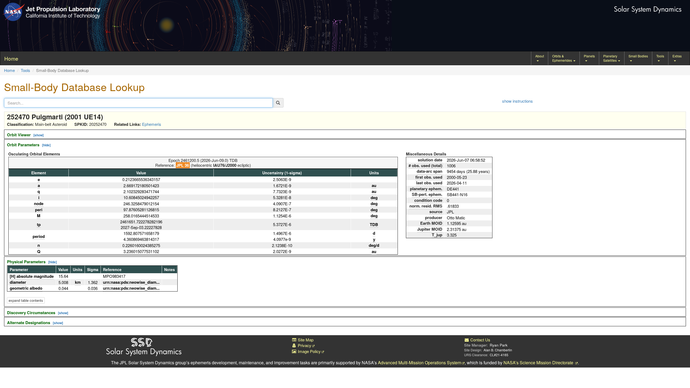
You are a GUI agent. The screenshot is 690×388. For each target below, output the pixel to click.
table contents (26, 300)
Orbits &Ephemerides (562, 58)
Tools (660, 56)
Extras (677, 56)
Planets (589, 56)
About (539, 56)
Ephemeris (151, 124)
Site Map (305, 339)
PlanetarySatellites (610, 58)
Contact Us (479, 339)
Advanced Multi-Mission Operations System (419, 362)
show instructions (517, 101)
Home (9, 70)
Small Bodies (638, 56)
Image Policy (309, 351)
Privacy (304, 345)
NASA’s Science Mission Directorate (538, 362)
